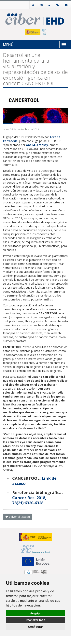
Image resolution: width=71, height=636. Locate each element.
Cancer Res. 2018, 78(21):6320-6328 (29, 500)
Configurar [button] (35, 626)
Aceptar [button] (35, 613)
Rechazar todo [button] (35, 620)
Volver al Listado (19, 517)
